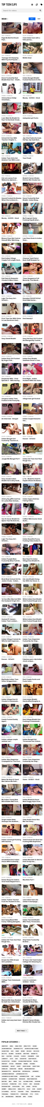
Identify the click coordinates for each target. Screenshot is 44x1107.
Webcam (18, 1096)
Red (31, 1084)
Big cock (36, 1051)
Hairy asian (26, 1066)
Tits (31, 1094)
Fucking (32, 1063)
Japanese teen (24, 1076)
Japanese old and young (9, 1076)
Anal (11, 1046)
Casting (9, 1056)
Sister (34, 1086)
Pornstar (13, 1084)
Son (33, 1089)
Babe (17, 1051)
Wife (24, 1096)
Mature (4, 1081)
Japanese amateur (8, 1073)
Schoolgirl (16, 1086)
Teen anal (5, 1094)
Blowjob (18, 1053)
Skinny (4, 1089)
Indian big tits (6, 1071)
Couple (23, 1056)
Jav (32, 1076)
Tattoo (13, 1091)
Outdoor (5, 1084)
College (16, 1056)
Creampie (31, 1056)
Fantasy (4, 1063)
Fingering (18, 1063)
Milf (10, 1081)
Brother (26, 1053)
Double (14, 1061)
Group (13, 1066)
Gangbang (5, 1066)
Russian (36, 1084)
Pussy (25, 1084)
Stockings (5, 1091)
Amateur (5, 1046)
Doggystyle (5, 1061)
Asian (34, 1046)
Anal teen (18, 1046)
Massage (22, 1079)
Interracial (26, 1071)
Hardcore (13, 1068)
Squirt (39, 1089)
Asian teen (5, 1051)
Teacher (20, 1091)
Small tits (21, 1089)
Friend (26, 1063)
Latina (38, 1076)
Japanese (35, 1071)
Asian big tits (18, 1048)
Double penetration (25, 1061)
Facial (36, 1061)
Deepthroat (32, 1058)
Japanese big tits (21, 1073)
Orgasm (37, 1081)
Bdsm (22, 1051)
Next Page (21, 1031)
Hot (32, 19)
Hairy (19, 1066)
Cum (37, 1056)
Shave (28, 1086)
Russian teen (6, 1086)
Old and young (28, 1081)
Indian (20, 1068)
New (39, 19)
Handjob (4, 1068)
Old (20, 1081)
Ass (12, 1051)
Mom (15, 1081)
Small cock (12, 1089)
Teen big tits (14, 1094)
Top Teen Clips (9, 4)
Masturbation (32, 1079)
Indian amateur (30, 1068)
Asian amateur (7, 1048)
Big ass (29, 1051)
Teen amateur (35, 1091)
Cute (11, 1058)
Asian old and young (31, 1048)
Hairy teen (36, 1066)
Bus (3, 1056)
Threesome (24, 1094)
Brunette (34, 1053)
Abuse (30, 1104)
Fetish (11, 1063)
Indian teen (16, 1071)
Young (30, 1096)
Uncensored (9, 1096)
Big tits (4, 1053)
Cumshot (5, 1058)
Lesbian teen (13, 1079)
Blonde (11, 1053)
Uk (2, 1096)
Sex (23, 1086)
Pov (20, 1084)
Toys (36, 1094)
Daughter (23, 1058)
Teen (27, 1091)
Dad (16, 1058)
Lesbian (4, 1079)
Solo (28, 1089)
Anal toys (27, 1046)
